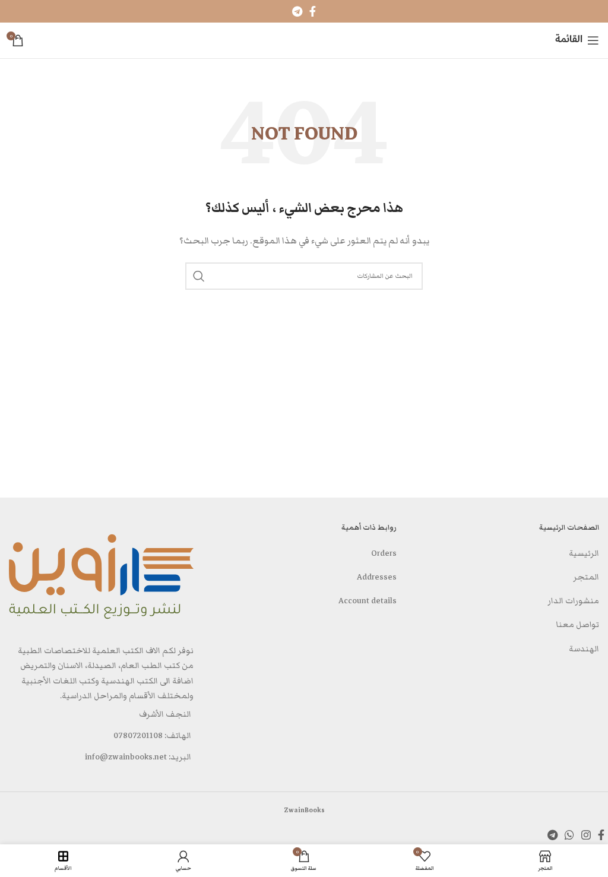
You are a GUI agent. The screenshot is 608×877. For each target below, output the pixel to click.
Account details (367, 600)
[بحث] (199, 276)
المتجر (586, 577)
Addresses (377, 577)
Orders (384, 553)
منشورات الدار (573, 600)
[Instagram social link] (586, 835)
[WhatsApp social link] (569, 835)
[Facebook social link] (312, 11)
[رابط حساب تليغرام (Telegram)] (297, 11)
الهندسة (584, 649)
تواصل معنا (577, 624)
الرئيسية (584, 553)
